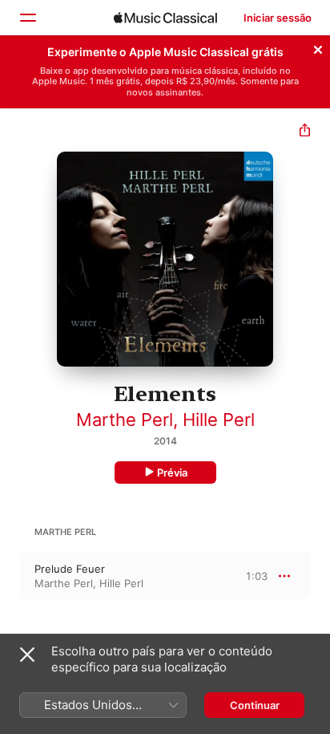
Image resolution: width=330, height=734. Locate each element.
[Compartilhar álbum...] (305, 132)
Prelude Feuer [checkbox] (69, 568)
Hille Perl (219, 419)
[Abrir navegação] (27, 17)
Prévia (172, 472)
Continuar (255, 705)
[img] (165, 17)
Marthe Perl (124, 419)
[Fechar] (318, 47)
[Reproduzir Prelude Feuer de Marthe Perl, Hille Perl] (10, 576)
